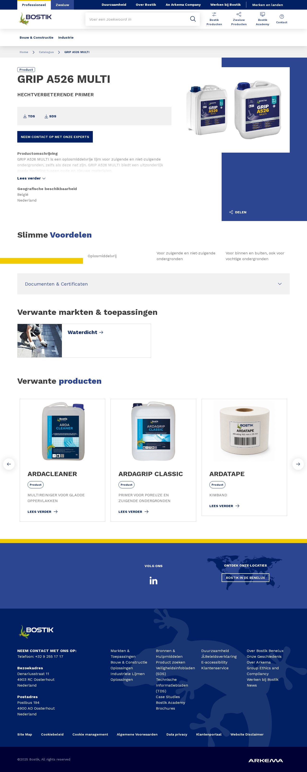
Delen (240, 212)
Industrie (66, 37)
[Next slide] (298, 464)
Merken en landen (267, 5)
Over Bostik (146, 4)
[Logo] (40, 640)
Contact (281, 22)
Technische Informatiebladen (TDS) (172, 685)
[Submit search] (193, 19)
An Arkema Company (183, 4)
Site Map (24, 734)
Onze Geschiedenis (264, 656)
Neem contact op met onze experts (55, 137)
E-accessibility (214, 662)
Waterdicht (82, 332)
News (252, 685)
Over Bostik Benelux (265, 650)
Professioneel (34, 5)
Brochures (165, 708)
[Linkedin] (153, 580)
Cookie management (90, 734)
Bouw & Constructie (36, 37)
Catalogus (46, 52)
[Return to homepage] (38, 19)
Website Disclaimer (247, 734)
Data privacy (176, 734)
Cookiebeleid (52, 734)
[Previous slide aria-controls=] (9, 464)
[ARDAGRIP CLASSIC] (153, 460)
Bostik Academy (262, 22)
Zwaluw (62, 5)
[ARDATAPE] (244, 457)
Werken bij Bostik (225, 4)
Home (24, 52)
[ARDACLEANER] (62, 460)
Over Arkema (259, 662)
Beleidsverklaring (221, 656)
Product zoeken (170, 662)
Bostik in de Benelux (245, 578)
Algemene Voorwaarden (137, 734)
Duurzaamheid (114, 4)
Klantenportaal (209, 734)
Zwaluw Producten (239, 22)
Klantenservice (215, 668)
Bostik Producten (214, 22)
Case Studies (168, 696)
